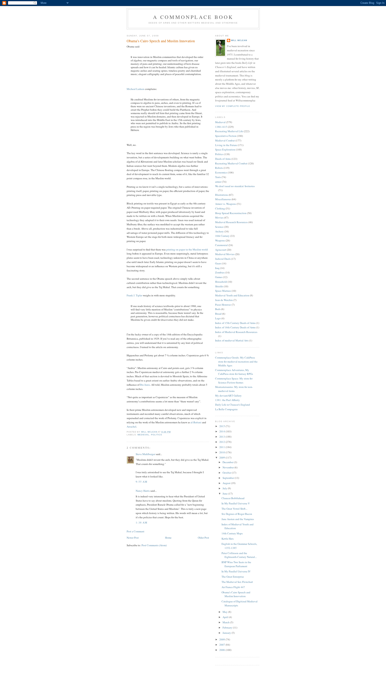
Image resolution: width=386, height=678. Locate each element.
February (228, 627)
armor (218, 181)
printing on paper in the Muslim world (187, 249)
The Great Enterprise (233, 576)
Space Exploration (225, 149)
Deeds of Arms (223, 159)
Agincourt (220, 249)
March (226, 622)
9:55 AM (141, 481)
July (225, 488)
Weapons (220, 240)
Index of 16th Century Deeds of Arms (235, 327)
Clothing (220, 208)
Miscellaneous (223, 199)
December (228, 462)
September (229, 478)
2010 (222, 452)
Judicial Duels (223, 259)
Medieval (143, 435)
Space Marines (223, 291)
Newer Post (133, 537)
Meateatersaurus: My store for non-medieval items (234, 389)
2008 (222, 639)
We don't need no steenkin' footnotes (235, 186)
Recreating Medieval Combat (231, 163)
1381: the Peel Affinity (227, 400)
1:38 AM (141, 522)
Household (221, 281)
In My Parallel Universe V (236, 503)
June (225, 493)
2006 (222, 650)
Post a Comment (135, 531)
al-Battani (196, 422)
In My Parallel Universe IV (236, 571)
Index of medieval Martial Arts (231, 340)
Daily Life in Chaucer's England (232, 404)
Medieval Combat (225, 140)
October (227, 472)
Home (168, 537)
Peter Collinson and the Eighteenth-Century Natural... (239, 555)
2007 (222, 644)
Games (218, 277)
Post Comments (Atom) (154, 545)
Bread (218, 313)
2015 (222, 426)
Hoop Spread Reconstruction (230, 213)
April (226, 617)
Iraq (217, 268)
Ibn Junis (145, 384)
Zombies (220, 272)
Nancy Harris (143, 491)
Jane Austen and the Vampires (238, 519)
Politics (156, 435)
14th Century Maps (232, 533)
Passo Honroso (223, 304)
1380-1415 (221, 127)
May (225, 612)
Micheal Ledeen (135, 89)
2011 (222, 447)
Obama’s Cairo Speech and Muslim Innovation (236, 594)
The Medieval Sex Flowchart (237, 582)
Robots (219, 168)
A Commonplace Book (193, 16)
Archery (219, 231)
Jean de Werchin (224, 300)
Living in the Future (226, 145)
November (228, 467)
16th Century (222, 236)
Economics (221, 172)
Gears (218, 263)
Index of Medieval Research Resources (236, 332)
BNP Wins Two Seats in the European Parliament (236, 564)
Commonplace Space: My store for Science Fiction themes (234, 380)
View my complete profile (232, 106)
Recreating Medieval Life (229, 131)
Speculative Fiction (225, 136)
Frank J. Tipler (134, 295)
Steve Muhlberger (145, 454)
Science (219, 227)
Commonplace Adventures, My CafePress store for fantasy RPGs (234, 372)
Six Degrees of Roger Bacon (237, 514)
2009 (222, 457)
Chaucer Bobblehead (233, 498)
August (227, 483)
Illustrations (221, 195)
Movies (219, 217)
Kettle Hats (228, 538)
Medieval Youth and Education (232, 295)
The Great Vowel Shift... (234, 508)
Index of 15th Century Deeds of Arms (235, 323)
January (227, 633)
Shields (219, 286)
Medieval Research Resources (231, 222)
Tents (218, 177)
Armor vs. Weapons (225, 204)
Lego (218, 318)
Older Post (203, 537)
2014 (222, 431)
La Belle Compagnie (226, 409)
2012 (222, 442)
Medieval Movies (224, 254)
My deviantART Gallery (228, 395)
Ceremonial (221, 245)
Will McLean (239, 40)
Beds (218, 309)
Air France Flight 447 (233, 587)
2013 (222, 436)
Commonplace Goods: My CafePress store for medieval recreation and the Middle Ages (236, 361)
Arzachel (131, 426)
